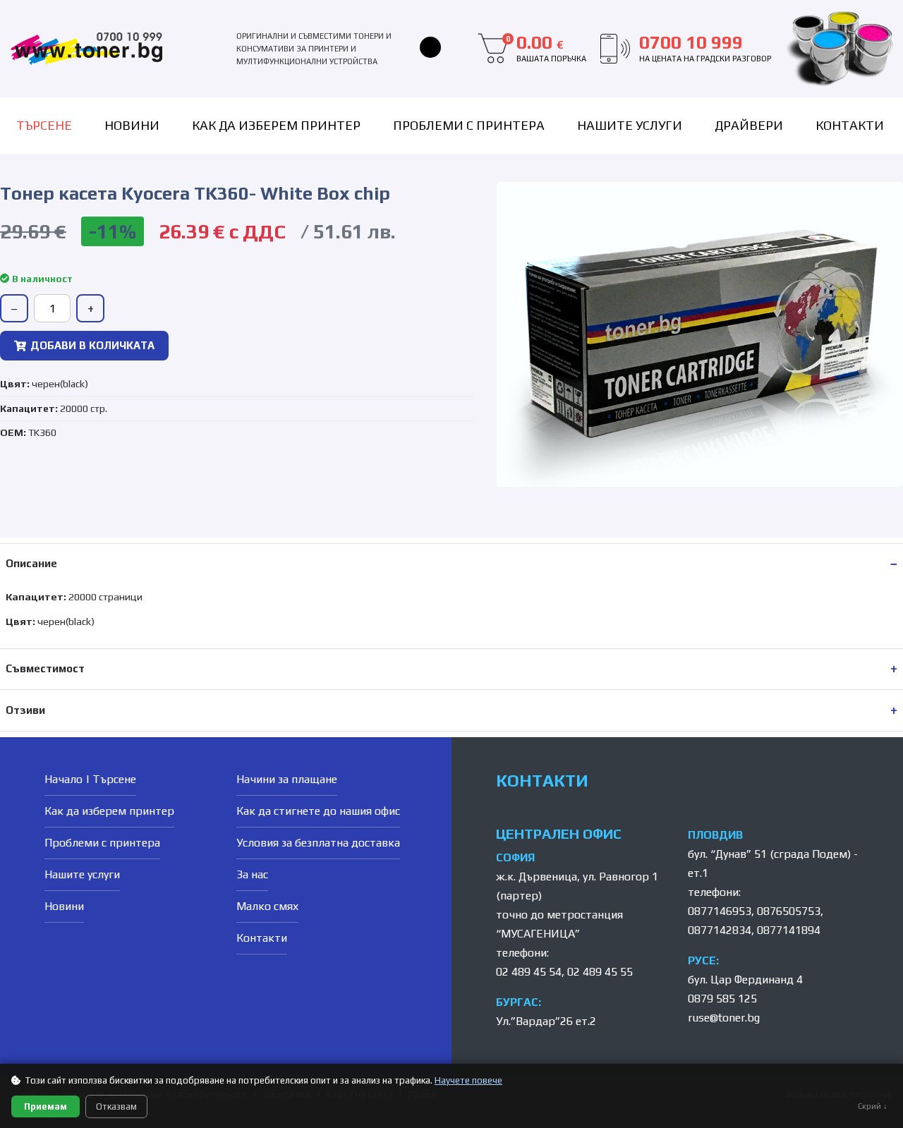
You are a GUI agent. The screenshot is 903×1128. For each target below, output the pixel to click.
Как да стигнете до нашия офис (318, 811)
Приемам (45, 1106)
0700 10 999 (705, 48)
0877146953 (719, 911)
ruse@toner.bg (724, 1017)
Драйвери (749, 125)
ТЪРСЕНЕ (44, 125)
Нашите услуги (629, 125)
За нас (252, 874)
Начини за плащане (286, 779)
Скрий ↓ (872, 1106)
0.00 (546, 48)
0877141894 (788, 930)
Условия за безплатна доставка (318, 842)
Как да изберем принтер (276, 125)
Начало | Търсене (90, 779)
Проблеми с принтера (469, 125)
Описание (31, 563)
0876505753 (788, 911)
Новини (131, 125)
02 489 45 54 (529, 971)
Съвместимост (45, 668)
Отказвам (116, 1106)
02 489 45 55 (600, 971)
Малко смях (267, 906)
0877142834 (719, 930)
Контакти (850, 125)
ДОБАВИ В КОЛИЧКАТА (92, 345)
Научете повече (468, 1080)
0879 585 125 (722, 998)
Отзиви (25, 710)
